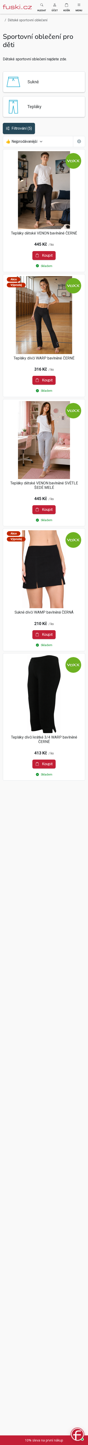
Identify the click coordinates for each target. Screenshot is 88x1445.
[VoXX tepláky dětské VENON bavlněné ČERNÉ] (44, 190)
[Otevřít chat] (77, 1434)
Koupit (47, 255)
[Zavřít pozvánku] (79, 1388)
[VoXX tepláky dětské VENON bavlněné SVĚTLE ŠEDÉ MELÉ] (44, 440)
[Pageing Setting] (79, 141)
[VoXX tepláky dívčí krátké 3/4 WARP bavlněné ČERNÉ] (44, 694)
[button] (55, 7)
